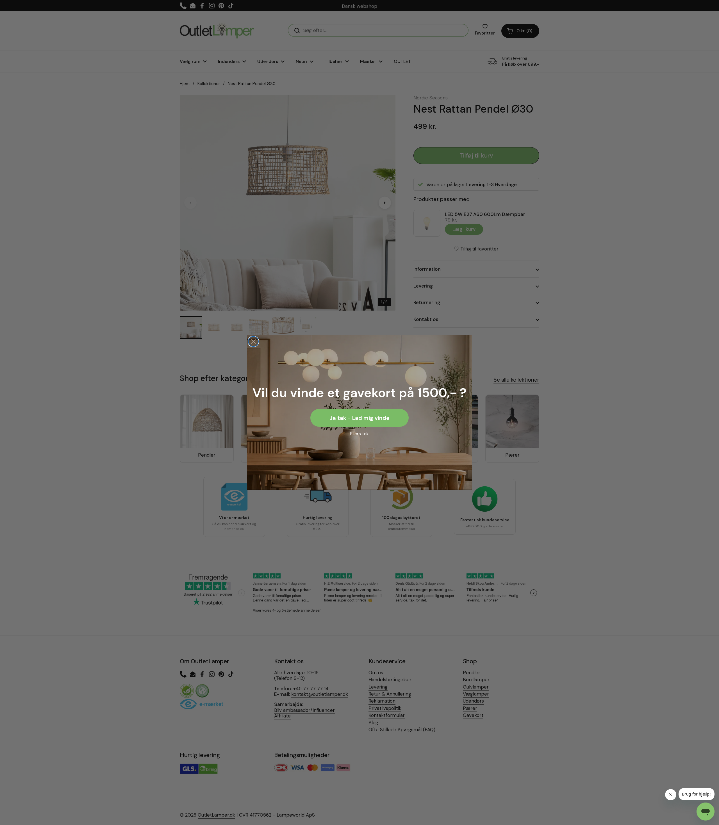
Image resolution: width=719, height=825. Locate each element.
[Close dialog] (253, 341)
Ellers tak (359, 434)
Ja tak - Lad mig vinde (359, 417)
